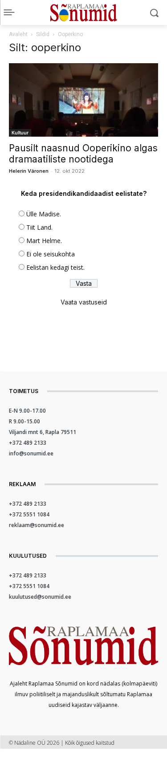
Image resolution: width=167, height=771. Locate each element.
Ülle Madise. (43, 214)
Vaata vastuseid (84, 302)
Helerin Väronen (29, 171)
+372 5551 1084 (29, 514)
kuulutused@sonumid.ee (40, 597)
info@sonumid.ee (31, 453)
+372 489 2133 (27, 442)
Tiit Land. (39, 227)
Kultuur (20, 132)
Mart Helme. (44, 240)
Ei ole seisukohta (50, 254)
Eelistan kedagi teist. (55, 267)
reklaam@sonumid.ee (36, 525)
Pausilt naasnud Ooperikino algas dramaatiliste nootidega (83, 153)
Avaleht (18, 34)
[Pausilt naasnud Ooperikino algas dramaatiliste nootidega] (83, 100)
